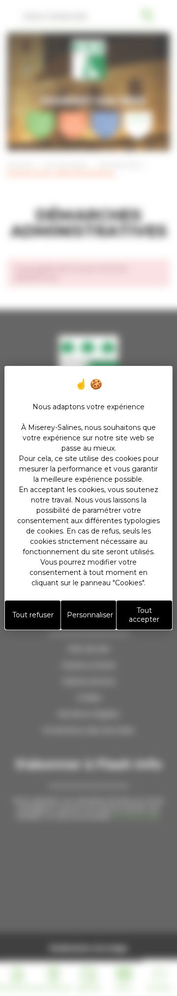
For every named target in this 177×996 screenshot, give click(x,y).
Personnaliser (90, 614)
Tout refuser (33, 614)
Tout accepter (144, 615)
